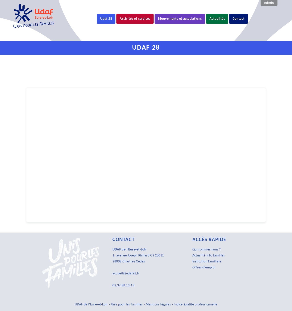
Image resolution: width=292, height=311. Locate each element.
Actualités (217, 19)
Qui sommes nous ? (206, 249)
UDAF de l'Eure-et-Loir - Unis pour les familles (109, 304)
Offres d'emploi (203, 267)
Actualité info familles (208, 255)
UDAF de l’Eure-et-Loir (74, 35)
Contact (239, 19)
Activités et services (135, 19)
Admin (269, 3)
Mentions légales (158, 304)
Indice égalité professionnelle (195, 304)
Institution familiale (206, 261)
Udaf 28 (106, 19)
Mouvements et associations (180, 19)
